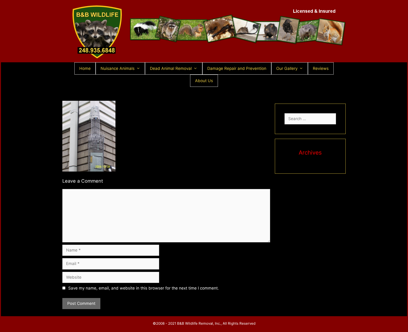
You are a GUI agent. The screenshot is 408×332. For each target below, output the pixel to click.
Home (85, 68)
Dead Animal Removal (171, 68)
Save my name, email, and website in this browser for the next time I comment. (143, 288)
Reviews (321, 68)
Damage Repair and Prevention (236, 68)
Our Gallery (287, 68)
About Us (204, 80)
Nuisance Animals (118, 68)
